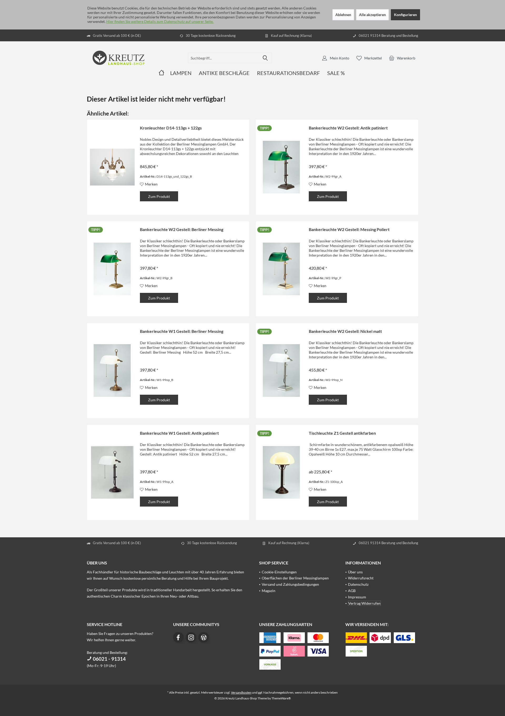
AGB (352, 590)
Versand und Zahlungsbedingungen (290, 584)
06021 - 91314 (109, 659)
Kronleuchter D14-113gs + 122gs (171, 127)
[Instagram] (191, 637)
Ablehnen (343, 14)
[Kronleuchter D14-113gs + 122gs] (112, 167)
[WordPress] (203, 637)
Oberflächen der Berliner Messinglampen (295, 578)
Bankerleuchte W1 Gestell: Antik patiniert (179, 432)
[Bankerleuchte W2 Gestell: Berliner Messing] (112, 269)
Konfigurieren (405, 14)
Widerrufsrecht (360, 578)
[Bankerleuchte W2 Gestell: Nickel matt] (281, 371)
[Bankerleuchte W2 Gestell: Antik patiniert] (281, 167)
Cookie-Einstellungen (279, 572)
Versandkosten (241, 692)
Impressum (357, 597)
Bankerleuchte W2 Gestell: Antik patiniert (348, 127)
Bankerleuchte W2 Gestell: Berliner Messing (181, 229)
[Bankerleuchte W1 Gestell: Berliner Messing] (112, 371)
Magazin (268, 590)
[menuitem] (402, 58)
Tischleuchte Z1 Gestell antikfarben (342, 432)
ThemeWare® (281, 698)
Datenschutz (358, 584)
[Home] (161, 73)
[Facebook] (178, 637)
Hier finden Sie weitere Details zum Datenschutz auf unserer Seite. (160, 21)
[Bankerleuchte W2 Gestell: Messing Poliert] (281, 269)
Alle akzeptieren (372, 14)
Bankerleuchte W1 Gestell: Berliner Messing (181, 331)
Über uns (355, 572)
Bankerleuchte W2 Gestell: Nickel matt (345, 331)
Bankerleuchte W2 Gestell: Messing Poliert (349, 229)
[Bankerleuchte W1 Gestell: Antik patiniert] (112, 472)
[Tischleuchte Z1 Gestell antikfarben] (281, 472)
